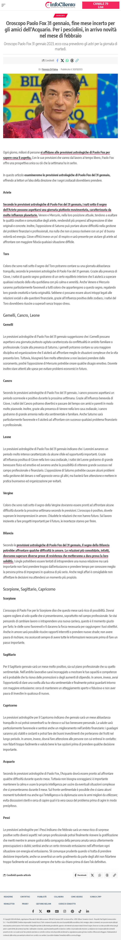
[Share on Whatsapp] (67, 60)
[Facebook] (33, 911)
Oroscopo (60, 16)
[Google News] (56, 911)
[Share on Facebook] (57, 60)
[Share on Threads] (72, 60)
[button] (4, 5)
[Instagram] (65, 911)
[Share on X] (62, 60)
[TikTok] (80, 911)
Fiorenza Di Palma (50, 69)
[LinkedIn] (87, 911)
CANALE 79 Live (100, 5)
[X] (40, 911)
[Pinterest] (72, 911)
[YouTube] (48, 911)
